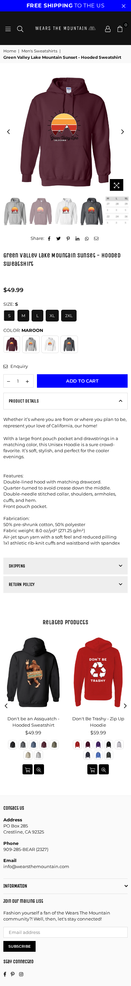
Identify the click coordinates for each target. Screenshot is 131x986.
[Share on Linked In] (77, 238)
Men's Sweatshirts (39, 50)
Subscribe (19, 946)
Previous (8, 132)
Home (9, 50)
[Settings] (108, 28)
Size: (10, 304)
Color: (23, 330)
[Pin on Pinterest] (68, 238)
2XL (69, 315)
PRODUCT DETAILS (24, 400)
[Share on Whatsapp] (87, 238)
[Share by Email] (96, 238)
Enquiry (18, 366)
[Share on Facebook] (49, 238)
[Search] (20, 28)
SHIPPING (17, 565)
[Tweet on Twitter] (58, 238)
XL (52, 315)
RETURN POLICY (22, 584)
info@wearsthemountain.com (36, 866)
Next (123, 132)
